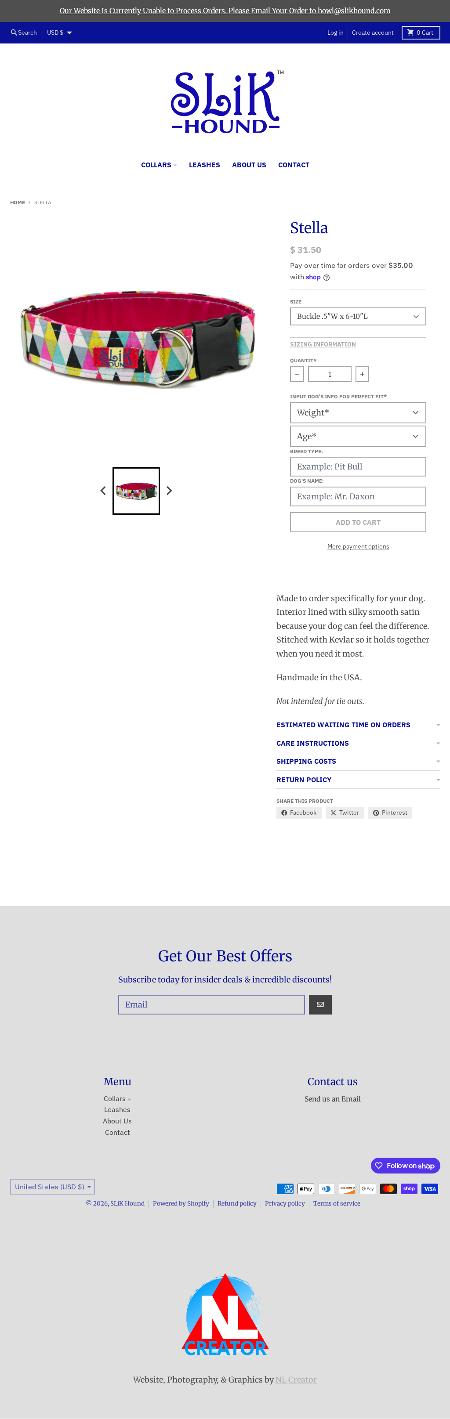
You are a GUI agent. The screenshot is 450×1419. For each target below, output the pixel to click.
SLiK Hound (127, 1203)
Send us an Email (333, 1099)
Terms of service (336, 1203)
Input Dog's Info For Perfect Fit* (338, 396)
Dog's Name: (307, 480)
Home (17, 202)
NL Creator (296, 1380)
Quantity (303, 360)
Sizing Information (323, 344)
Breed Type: (306, 451)
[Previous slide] (104, 491)
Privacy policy (285, 1203)
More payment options (358, 546)
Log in (335, 32)
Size (295, 301)
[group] (136, 491)
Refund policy (237, 1203)
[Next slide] (169, 491)
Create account (373, 32)
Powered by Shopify (181, 1203)
